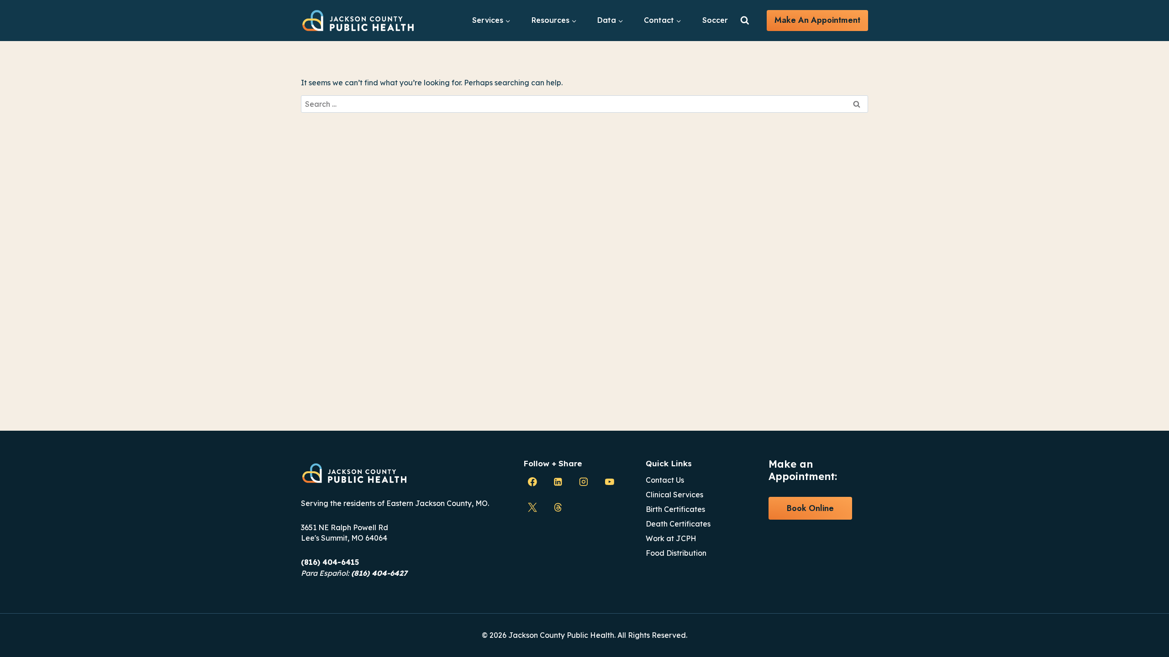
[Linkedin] (558, 482)
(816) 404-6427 (379, 573)
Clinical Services (674, 494)
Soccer (715, 20)
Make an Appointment (817, 20)
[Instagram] (583, 482)
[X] (532, 507)
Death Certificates (678, 523)
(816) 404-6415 (330, 562)
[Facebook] (532, 482)
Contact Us (665, 480)
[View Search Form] (744, 20)
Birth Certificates (675, 509)
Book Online (810, 508)
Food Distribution (676, 553)
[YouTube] (609, 482)
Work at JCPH (671, 538)
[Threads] (558, 507)
